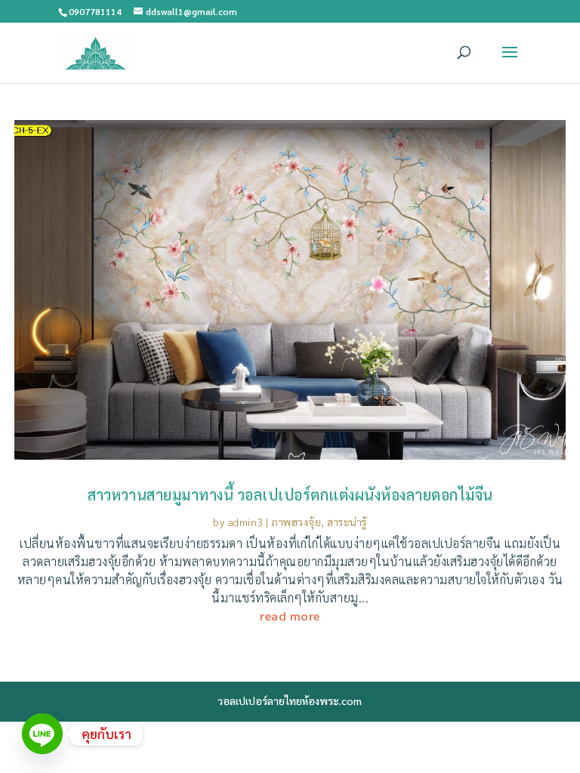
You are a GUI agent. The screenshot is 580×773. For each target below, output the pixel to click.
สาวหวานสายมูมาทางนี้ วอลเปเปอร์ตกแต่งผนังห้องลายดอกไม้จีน (290, 494)
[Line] (42, 733)
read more (290, 616)
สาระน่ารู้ (347, 521)
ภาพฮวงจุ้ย (296, 521)
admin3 (245, 521)
